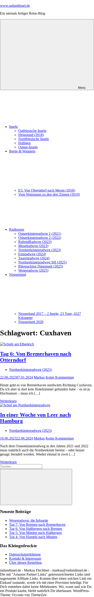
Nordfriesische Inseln (33, 139)
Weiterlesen (8, 401)
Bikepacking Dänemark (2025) (40, 266)
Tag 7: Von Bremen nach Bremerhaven (37, 524)
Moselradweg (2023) (33, 246)
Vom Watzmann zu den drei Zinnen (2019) (49, 194)
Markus (39, 377)
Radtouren (16, 229)
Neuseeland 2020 (30, 322)
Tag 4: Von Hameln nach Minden (33, 537)
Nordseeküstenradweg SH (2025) (42, 262)
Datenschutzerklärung (25, 554)
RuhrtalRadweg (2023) (35, 242)
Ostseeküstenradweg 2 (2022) (39, 238)
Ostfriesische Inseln (32, 131)
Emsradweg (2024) (32, 254)
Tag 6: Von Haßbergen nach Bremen (35, 529)
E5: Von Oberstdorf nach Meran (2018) (46, 190)
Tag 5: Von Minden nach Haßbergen (35, 533)
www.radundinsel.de (15, 6)
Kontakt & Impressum (25, 558)
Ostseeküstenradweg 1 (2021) (39, 233)
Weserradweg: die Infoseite (28, 520)
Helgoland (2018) (31, 135)
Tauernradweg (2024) (34, 258)
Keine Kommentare (60, 377)
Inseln (13, 127)
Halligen (24, 143)
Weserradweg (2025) (33, 270)
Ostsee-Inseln (28, 147)
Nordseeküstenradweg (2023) (39, 250)
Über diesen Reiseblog (25, 562)
